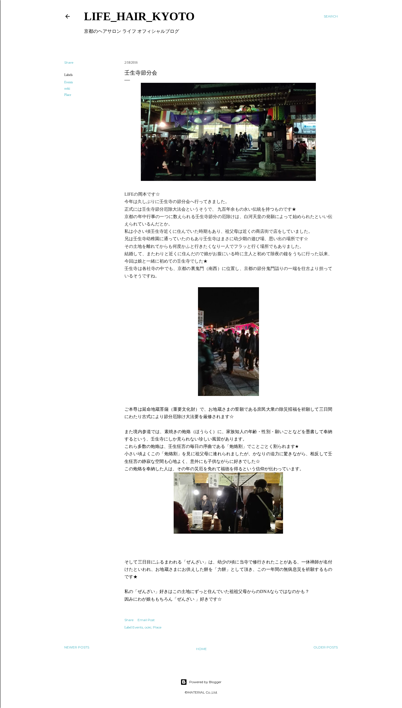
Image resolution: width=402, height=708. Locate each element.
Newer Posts (76, 647)
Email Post (146, 620)
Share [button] (68, 62)
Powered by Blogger (205, 682)
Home (201, 649)
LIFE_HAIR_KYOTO (139, 16)
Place (67, 95)
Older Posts (325, 647)
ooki (67, 88)
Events (68, 82)
